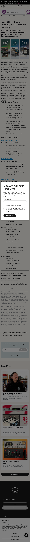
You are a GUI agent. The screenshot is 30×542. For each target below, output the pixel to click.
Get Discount (9, 215)
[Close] (27, 183)
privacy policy (9, 211)
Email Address (7, 199)
